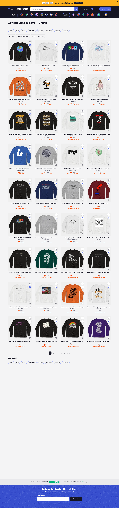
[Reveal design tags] (30, 61)
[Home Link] (22, 9)
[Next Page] (71, 353)
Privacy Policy (56, 503)
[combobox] (52, 9)
